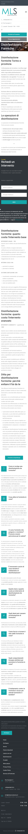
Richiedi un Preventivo (14, 34)
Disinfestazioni (7, 756)
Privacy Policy (7, 767)
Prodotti (5, 760)
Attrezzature (6, 763)
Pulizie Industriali (8, 750)
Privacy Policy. (19, 219)
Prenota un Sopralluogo (14, 457)
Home (4, 740)
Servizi (5, 746)
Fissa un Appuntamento (14, 39)
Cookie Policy (7, 770)
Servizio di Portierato (9, 773)
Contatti (3, 3)
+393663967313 (20, 831)
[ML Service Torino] (9, 11)
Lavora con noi (7, 753)
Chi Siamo (6, 732)
